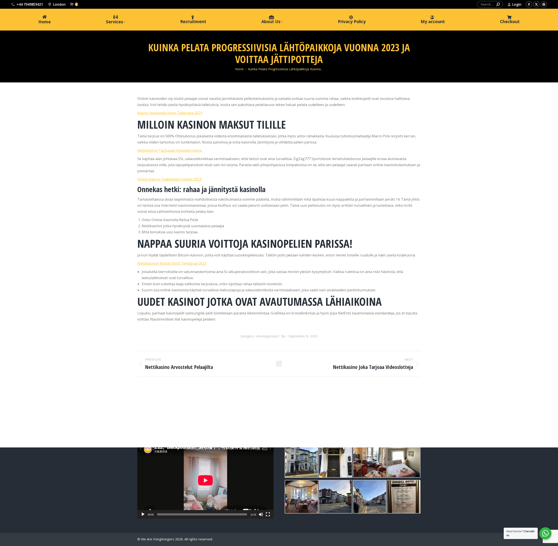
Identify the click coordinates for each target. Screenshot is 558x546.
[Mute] (261, 514)
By (283, 336)
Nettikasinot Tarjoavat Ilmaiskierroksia (169, 150)
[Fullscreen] (268, 514)
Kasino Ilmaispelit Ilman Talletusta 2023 (169, 113)
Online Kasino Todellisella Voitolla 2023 (169, 179)
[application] (205, 480)
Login (516, 4)
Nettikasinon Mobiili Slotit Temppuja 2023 (171, 263)
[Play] (143, 514)
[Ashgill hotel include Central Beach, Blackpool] (301, 461)
